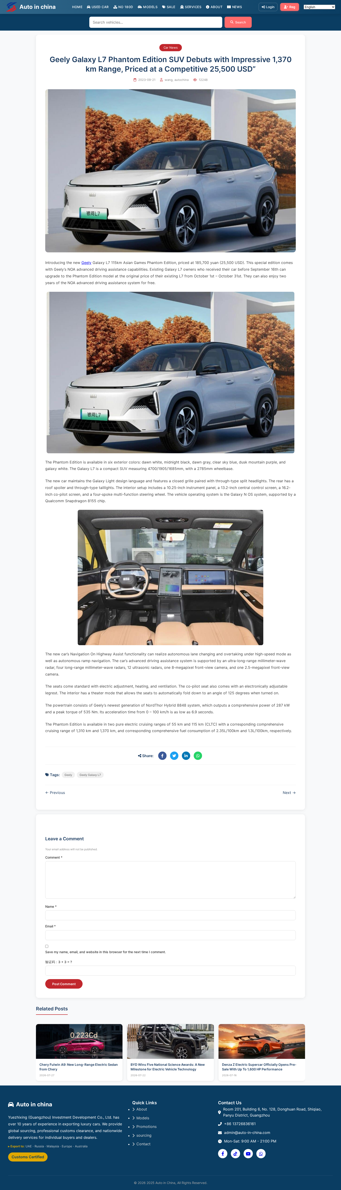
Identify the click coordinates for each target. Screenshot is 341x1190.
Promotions (146, 1126)
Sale (171, 7)
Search (240, 22)
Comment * (53, 857)
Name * (51, 906)
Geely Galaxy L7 (90, 775)
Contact (143, 1144)
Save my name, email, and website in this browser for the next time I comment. (105, 952)
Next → (289, 792)
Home (77, 7)
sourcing (143, 1135)
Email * (50, 926)
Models (150, 7)
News (237, 7)
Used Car (100, 7)
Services (193, 7)
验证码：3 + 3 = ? (58, 962)
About (216, 7)
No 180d (125, 7)
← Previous (55, 792)
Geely (86, 262)
